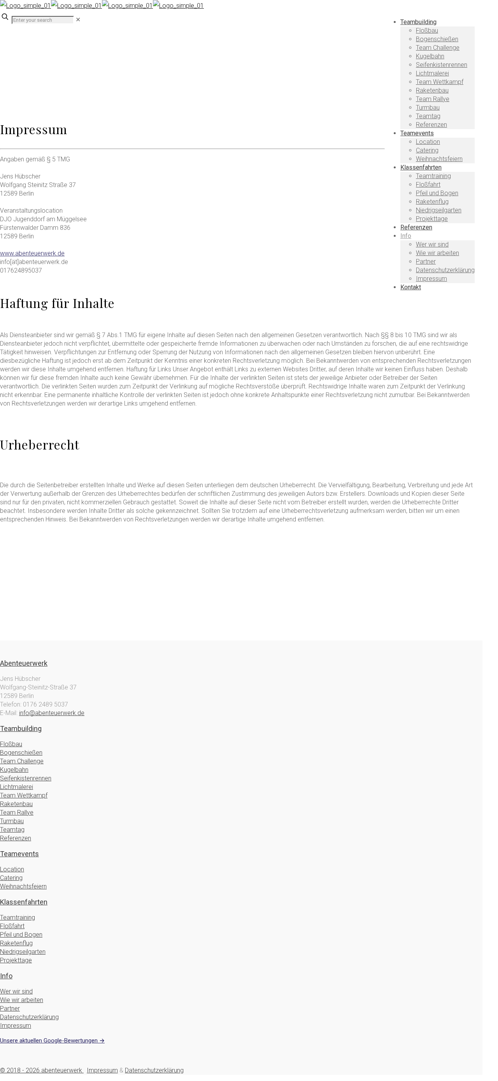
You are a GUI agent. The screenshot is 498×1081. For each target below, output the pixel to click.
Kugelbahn (14, 769)
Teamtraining (17, 917)
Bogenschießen (21, 752)
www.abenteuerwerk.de (32, 253)
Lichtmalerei (16, 787)
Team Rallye (16, 812)
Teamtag (12, 829)
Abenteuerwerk (23, 663)
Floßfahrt (12, 926)
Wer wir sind (16, 991)
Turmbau (12, 821)
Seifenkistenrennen (25, 778)
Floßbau (11, 744)
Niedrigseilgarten (23, 951)
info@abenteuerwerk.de (51, 713)
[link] (78, 19)
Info (6, 976)
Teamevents (19, 854)
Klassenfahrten (23, 902)
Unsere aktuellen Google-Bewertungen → (52, 1040)
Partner (10, 1008)
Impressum (15, 1025)
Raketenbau (16, 804)
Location (12, 869)
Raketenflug (16, 943)
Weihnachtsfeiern (23, 886)
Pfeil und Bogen (21, 934)
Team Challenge (22, 761)
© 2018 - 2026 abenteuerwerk (42, 1070)
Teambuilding (21, 728)
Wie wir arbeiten (21, 1000)
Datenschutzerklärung (29, 1017)
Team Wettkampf (23, 795)
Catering (11, 878)
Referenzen (15, 838)
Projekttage (16, 960)
